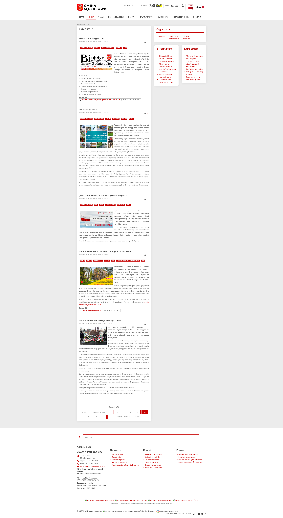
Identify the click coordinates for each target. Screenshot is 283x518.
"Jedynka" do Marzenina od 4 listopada (167, 70)
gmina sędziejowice (86, 47)
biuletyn (96, 47)
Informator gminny (118, 460)
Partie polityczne (186, 38)
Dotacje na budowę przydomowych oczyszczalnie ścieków (105, 251)
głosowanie (120, 204)
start (84, 412)
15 (110, 417)
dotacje (82, 260)
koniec (138, 417)
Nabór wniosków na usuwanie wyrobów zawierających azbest (166, 58)
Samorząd (161, 36)
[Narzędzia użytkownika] (146, 42)
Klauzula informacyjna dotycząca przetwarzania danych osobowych (191, 461)
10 (137, 412)
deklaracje (116, 118)
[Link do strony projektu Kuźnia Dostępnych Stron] (99, 500)
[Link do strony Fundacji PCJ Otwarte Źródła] (185, 500)
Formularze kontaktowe (153, 468)
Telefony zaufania (151, 462)
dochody (124, 118)
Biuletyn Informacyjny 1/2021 (92, 38)
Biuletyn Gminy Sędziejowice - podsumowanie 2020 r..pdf (101, 100)
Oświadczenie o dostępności (188, 454)
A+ (137, 6)
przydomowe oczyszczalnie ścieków (128, 260)
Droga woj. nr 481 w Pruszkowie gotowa (193, 78)
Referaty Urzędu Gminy (153, 454)
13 (96, 417)
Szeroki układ (177, 6)
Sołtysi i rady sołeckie (152, 457)
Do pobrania (116, 457)
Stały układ (173, 6)
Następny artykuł (123, 417)
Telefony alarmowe (152, 460)
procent (108, 118)
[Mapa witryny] (182, 6)
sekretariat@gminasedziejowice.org (92, 466)
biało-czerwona (110, 204)
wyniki (128, 204)
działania (118, 47)
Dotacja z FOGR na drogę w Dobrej (194, 73)
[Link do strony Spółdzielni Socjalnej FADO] (160, 500)
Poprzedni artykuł (98, 412)
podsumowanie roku (108, 47)
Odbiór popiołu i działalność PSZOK (165, 65)
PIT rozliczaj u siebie (88, 109)
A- (133, 6)
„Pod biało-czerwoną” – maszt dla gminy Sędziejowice (103, 195)
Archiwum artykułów (119, 462)
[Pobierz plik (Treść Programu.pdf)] (80, 310)
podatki (131, 118)
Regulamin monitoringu (187, 457)
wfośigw (107, 260)
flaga (95, 204)
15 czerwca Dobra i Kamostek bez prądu (166, 81)
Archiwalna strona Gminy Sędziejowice (125, 465)
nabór (143, 260)
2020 (125, 47)
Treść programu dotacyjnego (91, 310)
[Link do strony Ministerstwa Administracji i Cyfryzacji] (131, 500)
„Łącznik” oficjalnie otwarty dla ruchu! (165, 76)
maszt (101, 204)
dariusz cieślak (98, 118)
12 (89, 417)
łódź (113, 260)
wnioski (89, 260)
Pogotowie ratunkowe (153, 465)
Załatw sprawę (117, 454)
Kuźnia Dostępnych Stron (169, 511)
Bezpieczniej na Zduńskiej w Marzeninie (194, 68)
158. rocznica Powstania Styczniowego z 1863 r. (100, 320)
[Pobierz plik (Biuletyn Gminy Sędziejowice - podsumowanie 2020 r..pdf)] (80, 100)
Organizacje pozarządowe (174, 38)
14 (103, 417)
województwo (98, 260)
